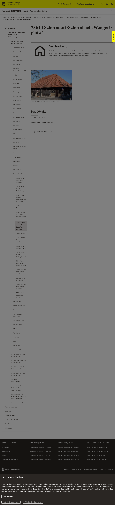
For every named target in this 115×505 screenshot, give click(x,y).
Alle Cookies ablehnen (11, 502)
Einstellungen (8, 496)
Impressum (66, 491)
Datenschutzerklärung (42, 491)
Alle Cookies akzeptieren (33, 502)
